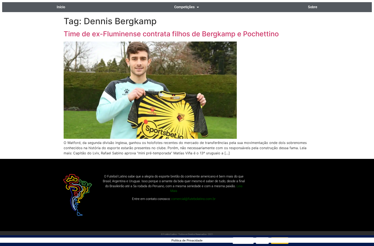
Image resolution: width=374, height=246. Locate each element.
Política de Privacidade (187, 240)
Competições (184, 7)
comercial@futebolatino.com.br (193, 199)
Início (61, 7)
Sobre (312, 7)
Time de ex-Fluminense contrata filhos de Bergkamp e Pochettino (171, 34)
